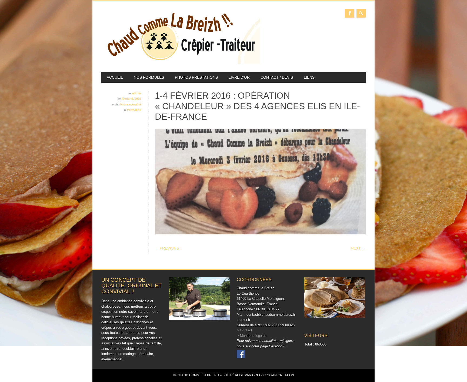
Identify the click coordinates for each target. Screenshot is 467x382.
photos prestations (196, 77)
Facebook (349, 13)
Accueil (115, 77)
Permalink (134, 109)
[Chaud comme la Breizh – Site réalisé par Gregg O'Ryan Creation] (180, 63)
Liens (309, 77)
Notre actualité (130, 104)
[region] (260, 181)
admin (136, 93)
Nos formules (149, 77)
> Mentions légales (251, 336)
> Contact (244, 330)
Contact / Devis (277, 77)
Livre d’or (239, 77)
